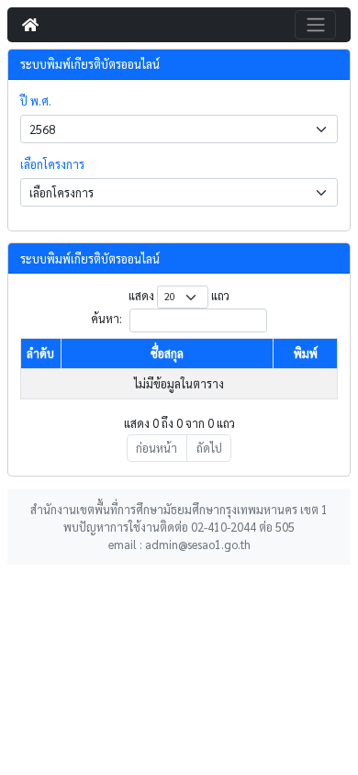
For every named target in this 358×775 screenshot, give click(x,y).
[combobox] (179, 129)
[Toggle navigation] (315, 24)
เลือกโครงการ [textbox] (61, 192)
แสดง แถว (179, 295)
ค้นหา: (108, 319)
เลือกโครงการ (52, 164)
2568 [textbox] (42, 129)
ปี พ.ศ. (35, 100)
